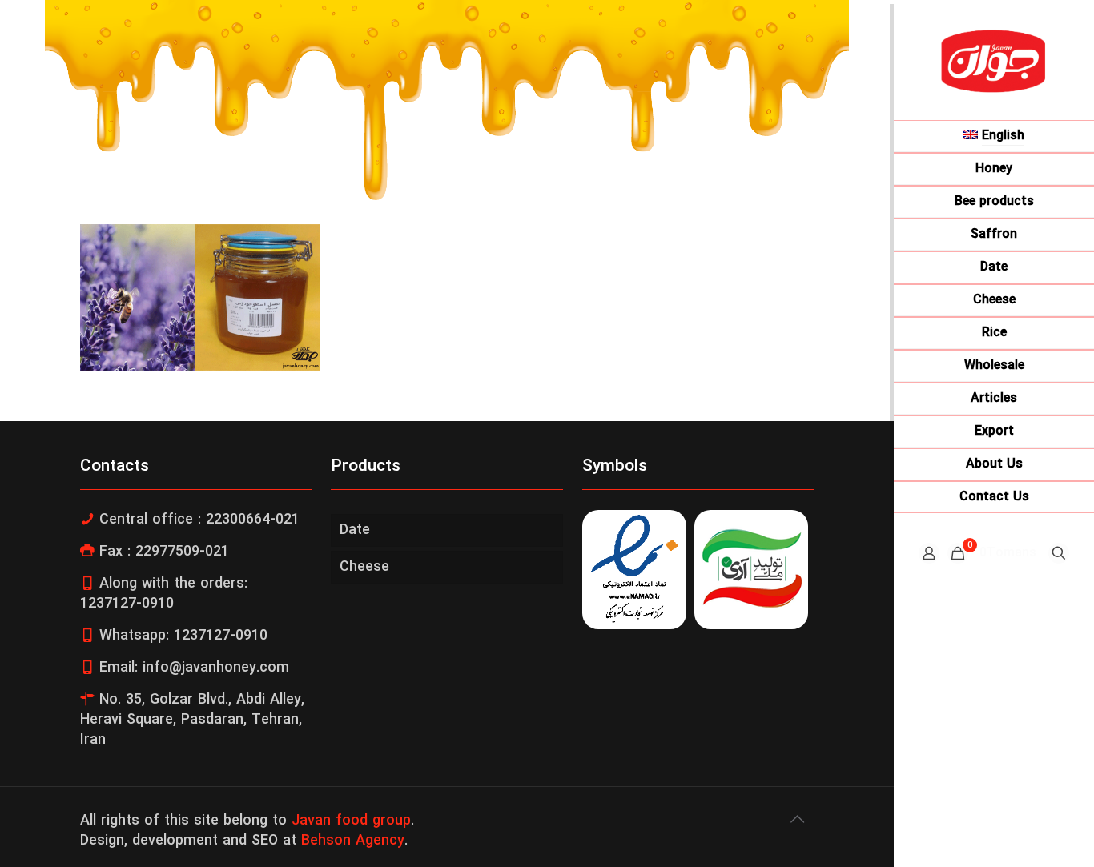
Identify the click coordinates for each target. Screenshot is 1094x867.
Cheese (364, 567)
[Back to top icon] (797, 820)
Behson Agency (352, 841)
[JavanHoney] (994, 60)
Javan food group (351, 821)
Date (355, 530)
